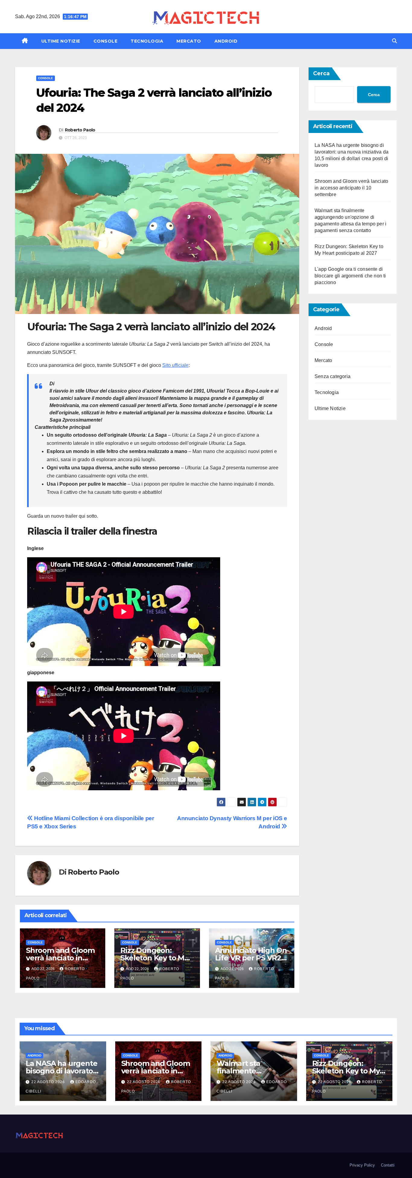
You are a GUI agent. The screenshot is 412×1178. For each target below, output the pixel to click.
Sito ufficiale (175, 365)
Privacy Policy (362, 1165)
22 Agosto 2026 (48, 1082)
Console (105, 41)
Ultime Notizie (60, 41)
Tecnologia (147, 41)
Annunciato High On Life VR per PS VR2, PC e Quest (251, 958)
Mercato (188, 41)
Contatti (388, 1165)
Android (226, 41)
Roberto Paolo (80, 130)
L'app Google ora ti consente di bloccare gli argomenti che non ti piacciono (350, 276)
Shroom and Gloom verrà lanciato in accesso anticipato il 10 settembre (351, 188)
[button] (394, 41)
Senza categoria (332, 376)
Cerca (321, 73)
